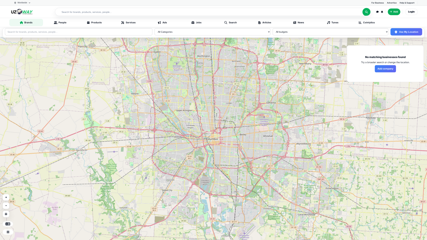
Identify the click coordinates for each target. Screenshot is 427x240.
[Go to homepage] (27, 12)
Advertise (392, 3)
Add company (385, 68)
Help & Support (407, 3)
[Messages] (377, 12)
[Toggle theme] (8, 232)
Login (411, 11)
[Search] (366, 12)
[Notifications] (382, 12)
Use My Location (408, 31)
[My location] (6, 214)
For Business (377, 3)
